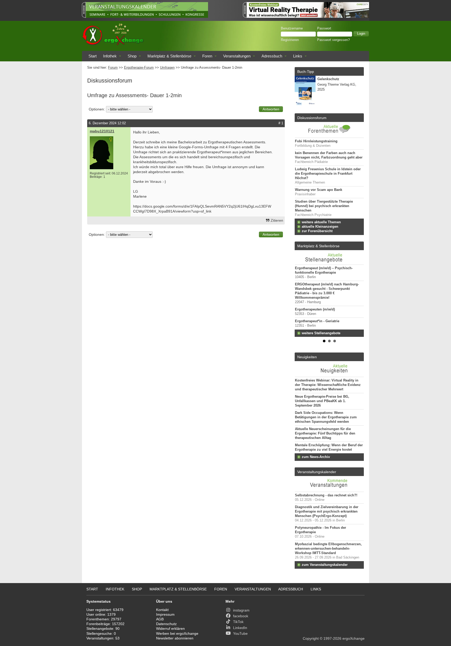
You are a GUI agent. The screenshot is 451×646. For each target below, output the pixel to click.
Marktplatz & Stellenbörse (169, 56)
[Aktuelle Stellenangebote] (329, 257)
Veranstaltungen (237, 56)
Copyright (311, 638)
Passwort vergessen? (333, 40)
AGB (160, 619)
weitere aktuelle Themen (321, 222)
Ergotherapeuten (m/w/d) (315, 309)
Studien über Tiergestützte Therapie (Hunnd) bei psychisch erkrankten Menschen (324, 206)
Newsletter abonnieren (174, 638)
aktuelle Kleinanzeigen (320, 226)
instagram (241, 610)
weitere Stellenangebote (321, 333)
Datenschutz (166, 624)
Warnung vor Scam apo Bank (318, 190)
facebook (240, 616)
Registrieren (290, 40)
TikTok (238, 622)
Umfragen (167, 67)
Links (297, 56)
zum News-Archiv (316, 457)
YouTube (240, 633)
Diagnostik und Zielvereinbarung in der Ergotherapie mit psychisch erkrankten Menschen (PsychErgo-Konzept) (326, 511)
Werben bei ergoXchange (177, 633)
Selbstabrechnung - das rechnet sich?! (326, 495)
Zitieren (277, 220)
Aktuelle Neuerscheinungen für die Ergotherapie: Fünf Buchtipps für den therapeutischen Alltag (325, 433)
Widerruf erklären (170, 628)
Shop (132, 56)
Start (92, 56)
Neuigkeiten (307, 357)
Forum (113, 67)
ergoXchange (353, 638)
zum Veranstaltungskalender (325, 565)
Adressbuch (272, 56)
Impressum (165, 614)
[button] (361, 33)
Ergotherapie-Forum (139, 67)
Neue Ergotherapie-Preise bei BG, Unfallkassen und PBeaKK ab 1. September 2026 (322, 401)
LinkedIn (240, 628)
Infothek (110, 56)
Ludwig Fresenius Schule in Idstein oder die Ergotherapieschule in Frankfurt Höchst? (328, 173)
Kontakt (162, 610)
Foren (207, 56)
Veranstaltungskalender (316, 472)
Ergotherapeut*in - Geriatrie (317, 321)
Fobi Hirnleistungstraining (316, 141)
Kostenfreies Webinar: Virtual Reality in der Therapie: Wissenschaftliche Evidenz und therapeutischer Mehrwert (328, 385)
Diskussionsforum (312, 118)
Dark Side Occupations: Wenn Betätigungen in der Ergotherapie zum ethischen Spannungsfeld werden (326, 417)
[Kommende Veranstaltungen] (329, 489)
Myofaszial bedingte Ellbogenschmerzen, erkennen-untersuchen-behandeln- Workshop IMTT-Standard (328, 548)
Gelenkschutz (328, 79)
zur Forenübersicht (317, 231)
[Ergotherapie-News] (329, 374)
